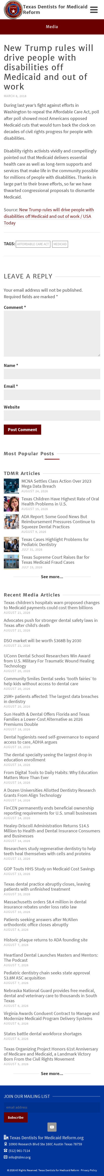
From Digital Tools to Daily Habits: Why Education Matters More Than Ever (51, 774)
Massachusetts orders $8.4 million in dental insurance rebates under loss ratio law (45, 904)
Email (11, 386)
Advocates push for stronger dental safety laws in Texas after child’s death (51, 622)
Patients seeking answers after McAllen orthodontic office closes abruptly (41, 922)
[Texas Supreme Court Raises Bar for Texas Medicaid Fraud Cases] (11, 562)
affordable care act (33, 244)
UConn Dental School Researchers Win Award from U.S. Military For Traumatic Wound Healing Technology (49, 661)
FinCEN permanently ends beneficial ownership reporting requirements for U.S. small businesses (50, 810)
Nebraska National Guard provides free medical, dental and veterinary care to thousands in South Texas (50, 996)
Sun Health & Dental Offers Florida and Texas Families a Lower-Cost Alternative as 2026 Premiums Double (47, 719)
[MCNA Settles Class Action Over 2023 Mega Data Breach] (11, 486)
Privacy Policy (89, 1170)
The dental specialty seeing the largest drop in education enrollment (48, 757)
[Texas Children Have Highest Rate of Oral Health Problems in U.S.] (11, 504)
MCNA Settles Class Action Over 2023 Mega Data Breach (56, 483)
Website (12, 407)
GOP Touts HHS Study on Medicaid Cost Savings (49, 869)
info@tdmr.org (20, 1157)
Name (11, 365)
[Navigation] (94, 9)
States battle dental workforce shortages (43, 1034)
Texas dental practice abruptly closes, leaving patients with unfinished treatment (47, 886)
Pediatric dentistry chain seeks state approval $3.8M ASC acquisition (47, 975)
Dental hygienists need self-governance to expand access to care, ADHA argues (51, 739)
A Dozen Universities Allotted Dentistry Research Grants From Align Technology (50, 792)
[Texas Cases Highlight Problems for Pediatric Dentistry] (11, 544)
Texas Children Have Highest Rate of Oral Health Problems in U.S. (60, 501)
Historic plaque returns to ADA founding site (46, 940)
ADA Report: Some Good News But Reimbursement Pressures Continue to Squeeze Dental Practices (58, 522)
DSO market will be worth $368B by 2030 (42, 640)
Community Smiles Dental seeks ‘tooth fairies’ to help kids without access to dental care (50, 681)
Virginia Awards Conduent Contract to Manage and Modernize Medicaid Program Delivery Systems (51, 1015)
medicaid (60, 244)
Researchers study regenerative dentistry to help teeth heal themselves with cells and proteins (50, 851)
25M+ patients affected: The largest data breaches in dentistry (51, 698)
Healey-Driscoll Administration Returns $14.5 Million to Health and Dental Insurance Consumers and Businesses (52, 831)
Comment (15, 307)
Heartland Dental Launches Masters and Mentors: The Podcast (51, 957)
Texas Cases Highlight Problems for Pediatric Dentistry (55, 541)
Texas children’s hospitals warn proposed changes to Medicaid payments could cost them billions (52, 605)
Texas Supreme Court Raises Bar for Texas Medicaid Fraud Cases (55, 559)
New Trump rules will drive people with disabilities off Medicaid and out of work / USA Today (49, 216)
